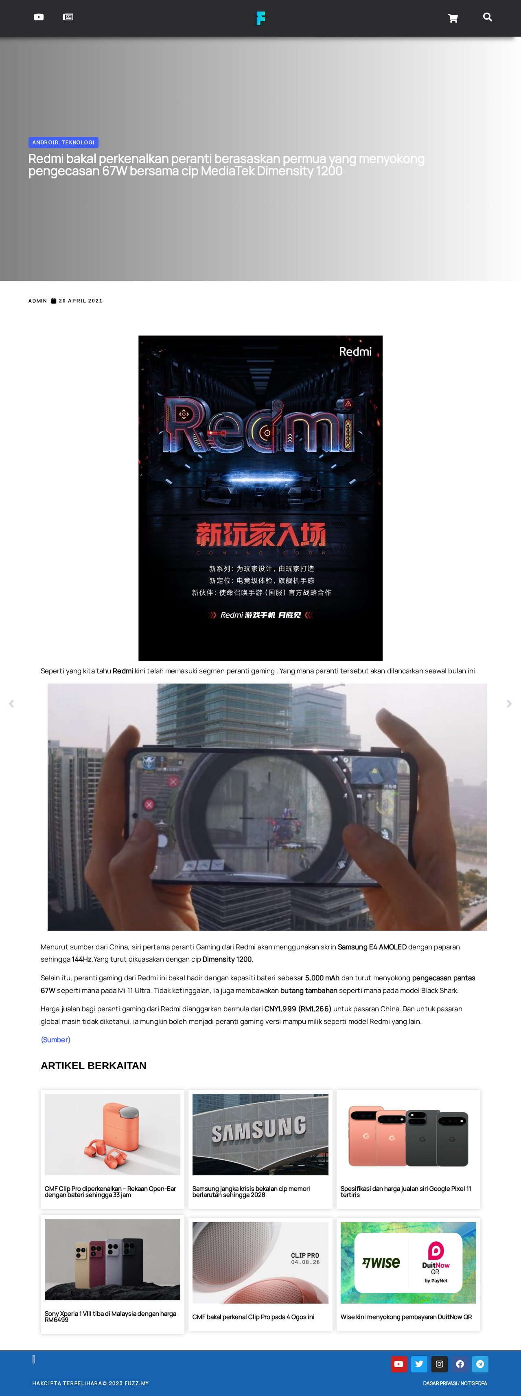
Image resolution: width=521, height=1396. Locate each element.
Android (46, 142)
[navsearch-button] (487, 18)
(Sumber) (56, 1039)
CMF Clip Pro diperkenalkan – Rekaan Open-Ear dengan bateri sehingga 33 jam (110, 1191)
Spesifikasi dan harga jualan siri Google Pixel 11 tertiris (406, 1191)
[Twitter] (419, 1364)
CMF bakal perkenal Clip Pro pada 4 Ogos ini (254, 1317)
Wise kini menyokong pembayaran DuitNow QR (406, 1317)
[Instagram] (439, 1364)
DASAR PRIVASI (440, 1383)
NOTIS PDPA (474, 1383)
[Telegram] (480, 1364)
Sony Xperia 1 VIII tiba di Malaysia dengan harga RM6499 (110, 1316)
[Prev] (134, 704)
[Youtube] (399, 1364)
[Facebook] (460, 1364)
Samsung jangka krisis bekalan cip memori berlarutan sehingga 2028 (251, 1191)
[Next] (386, 704)
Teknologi (78, 142)
